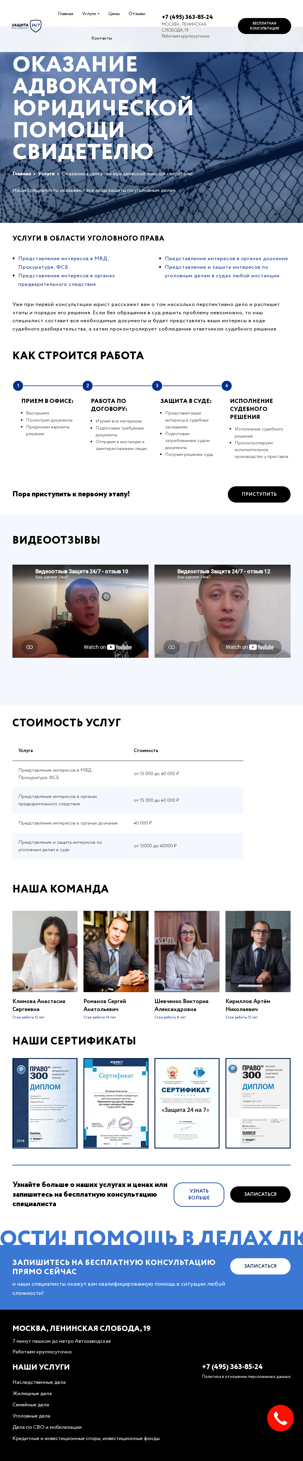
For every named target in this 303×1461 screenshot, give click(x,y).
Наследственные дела (39, 1382)
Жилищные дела (32, 1393)
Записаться (260, 1194)
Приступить (259, 494)
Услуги (89, 13)
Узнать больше (199, 1194)
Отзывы (137, 13)
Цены (114, 13)
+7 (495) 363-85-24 (187, 17)
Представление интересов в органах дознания (226, 259)
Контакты (101, 38)
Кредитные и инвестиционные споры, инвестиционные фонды (86, 1438)
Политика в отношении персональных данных (246, 1377)
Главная (65, 13)
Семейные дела (30, 1405)
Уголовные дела (31, 1416)
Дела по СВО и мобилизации (47, 1427)
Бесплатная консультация (264, 26)
